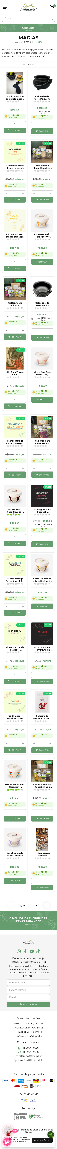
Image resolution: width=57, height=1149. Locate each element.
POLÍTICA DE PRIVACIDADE (29, 1027)
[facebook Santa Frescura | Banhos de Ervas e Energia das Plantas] (25, 951)
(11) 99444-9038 (30, 1048)
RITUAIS (27, 42)
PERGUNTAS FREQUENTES (28, 1023)
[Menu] (6, 7)
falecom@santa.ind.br (30, 1056)
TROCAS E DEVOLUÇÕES (28, 1036)
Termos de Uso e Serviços (28, 1032)
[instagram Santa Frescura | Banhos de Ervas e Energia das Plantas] (19, 951)
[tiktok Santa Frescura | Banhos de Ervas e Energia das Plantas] (38, 951)
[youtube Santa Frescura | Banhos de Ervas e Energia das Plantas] (31, 951)
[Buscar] (50, 18)
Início (17, 42)
